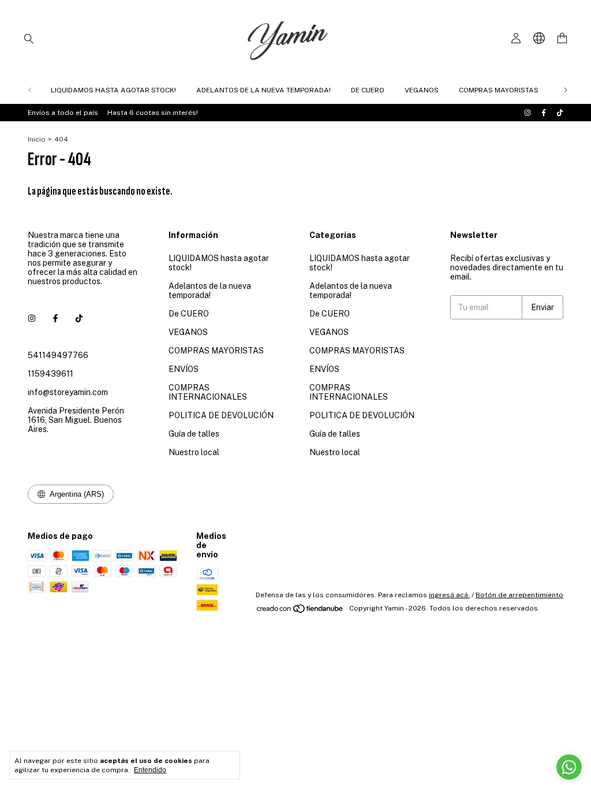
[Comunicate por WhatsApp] (569, 767)
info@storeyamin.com (68, 392)
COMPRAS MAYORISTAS (498, 90)
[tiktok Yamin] (559, 113)
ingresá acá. (449, 595)
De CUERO (367, 90)
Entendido (150, 770)
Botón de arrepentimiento (519, 595)
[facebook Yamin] (543, 113)
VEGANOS (422, 90)
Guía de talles (194, 433)
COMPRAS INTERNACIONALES (208, 392)
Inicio (37, 139)
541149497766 (58, 355)
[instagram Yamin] (527, 113)
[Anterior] (30, 90)
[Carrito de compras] (562, 38)
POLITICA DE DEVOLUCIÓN (221, 415)
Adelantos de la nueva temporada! (263, 90)
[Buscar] (29, 38)
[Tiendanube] (300, 611)
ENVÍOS (184, 369)
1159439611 (50, 373)
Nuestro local (194, 452)
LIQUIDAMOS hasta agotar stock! (113, 90)
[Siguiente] (565, 90)
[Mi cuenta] (516, 38)
